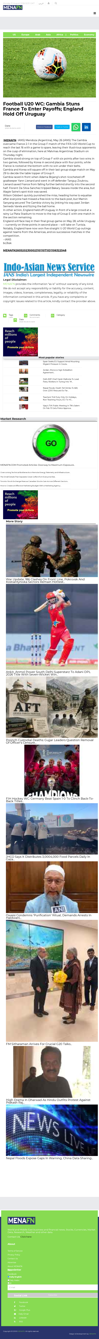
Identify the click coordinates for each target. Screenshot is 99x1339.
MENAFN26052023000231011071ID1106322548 (34, 250)
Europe (25, 34)
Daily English (15, 1277)
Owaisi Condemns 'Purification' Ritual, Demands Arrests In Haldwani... (48, 916)
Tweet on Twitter (62, 127)
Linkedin (23, 1318)
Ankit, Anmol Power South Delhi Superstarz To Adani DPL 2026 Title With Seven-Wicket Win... (48, 673)
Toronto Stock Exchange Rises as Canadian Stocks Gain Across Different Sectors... (34, 481)
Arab (37, 34)
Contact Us (13, 1258)
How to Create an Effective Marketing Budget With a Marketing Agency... (30, 486)
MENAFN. (21, 1331)
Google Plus (24, 1310)
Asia (48, 34)
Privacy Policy (14, 1255)
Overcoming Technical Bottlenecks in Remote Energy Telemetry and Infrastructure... (35, 472)
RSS (21, 1321)
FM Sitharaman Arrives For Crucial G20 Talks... (39, 1044)
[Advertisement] (50, 23)
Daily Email (23, 1314)
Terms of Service (15, 1251)
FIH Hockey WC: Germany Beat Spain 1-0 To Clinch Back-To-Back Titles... (50, 800)
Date (7, 125)
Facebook (23, 1302)
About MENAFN (15, 1266)
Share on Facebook (44, 127)
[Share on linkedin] (86, 127)
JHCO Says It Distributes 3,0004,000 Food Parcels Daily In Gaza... (48, 858)
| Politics (73, 34)
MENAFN (10, 140)
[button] (49, 3)
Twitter (22, 1306)
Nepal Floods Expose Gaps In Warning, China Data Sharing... (49, 1158)
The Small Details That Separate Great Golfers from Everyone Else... (28, 477)
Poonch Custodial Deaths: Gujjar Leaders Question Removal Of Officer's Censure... (49, 741)
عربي (41, 3)
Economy (89, 34)
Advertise (12, 1262)
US (10, 34)
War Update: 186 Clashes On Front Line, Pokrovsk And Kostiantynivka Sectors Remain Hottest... (45, 580)
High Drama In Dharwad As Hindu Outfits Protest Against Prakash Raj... (48, 1101)
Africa (59, 34)
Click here (26, 1236)
